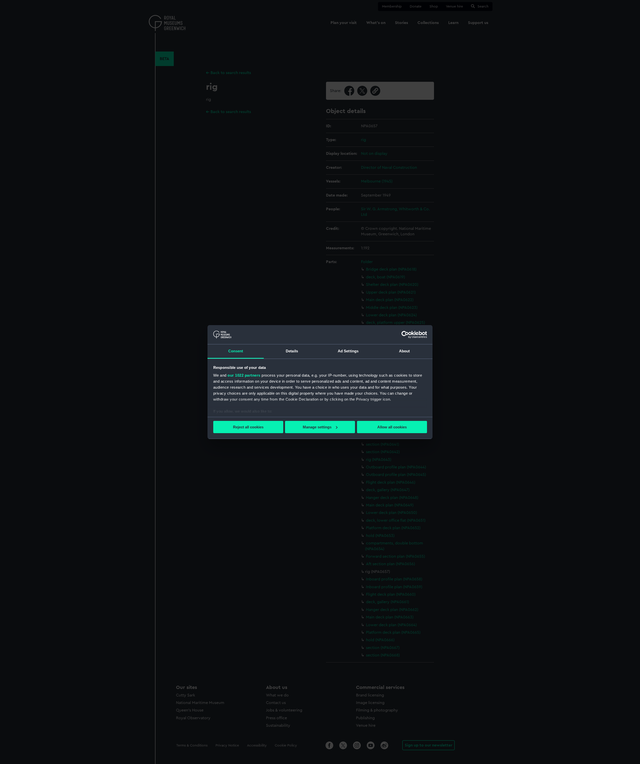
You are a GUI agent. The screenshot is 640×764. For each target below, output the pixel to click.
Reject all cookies (248, 427)
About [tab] (404, 351)
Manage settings (317, 427)
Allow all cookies (392, 427)
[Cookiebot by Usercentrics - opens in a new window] (405, 334)
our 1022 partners (244, 375)
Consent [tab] (235, 351)
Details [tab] (292, 351)
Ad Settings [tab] (348, 351)
